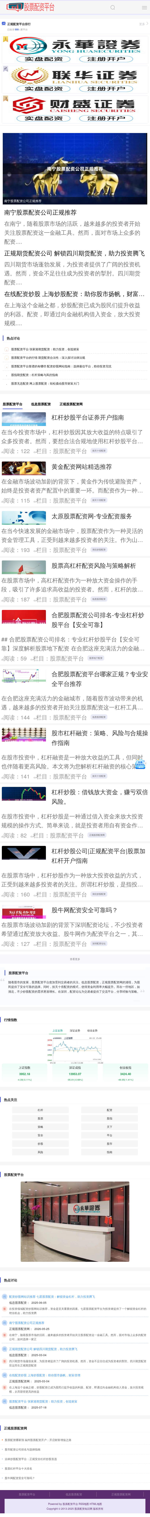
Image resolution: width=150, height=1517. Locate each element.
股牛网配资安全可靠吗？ (85, 909)
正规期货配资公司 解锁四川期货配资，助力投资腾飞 (74, 252)
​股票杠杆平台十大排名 (18, 1468)
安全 (40, 1135)
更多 (142, 24)
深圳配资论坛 (99, 943)
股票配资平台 (27, 1494)
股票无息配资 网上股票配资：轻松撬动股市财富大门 (45, 383)
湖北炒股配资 (99, 549)
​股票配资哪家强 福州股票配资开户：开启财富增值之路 (38, 1440)
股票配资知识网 (83, 1508)
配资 (109, 1110)
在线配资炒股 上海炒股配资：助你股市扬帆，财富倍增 (44, 1375)
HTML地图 (96, 1504)
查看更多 (75, 959)
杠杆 (40, 1110)
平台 (109, 1135)
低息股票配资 (99, 598)
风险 (40, 1152)
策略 (40, 1127)
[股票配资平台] (30, 7)
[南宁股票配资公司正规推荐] (75, 168)
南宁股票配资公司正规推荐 (23, 200)
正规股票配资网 (97, 834)
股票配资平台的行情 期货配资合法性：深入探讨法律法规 (48, 357)
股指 (109, 1118)
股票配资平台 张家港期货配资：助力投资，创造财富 (45, 349)
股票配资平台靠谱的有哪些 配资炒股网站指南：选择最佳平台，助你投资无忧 (61, 366)
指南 (109, 1152)
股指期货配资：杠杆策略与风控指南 (34, 375)
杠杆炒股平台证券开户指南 (88, 417)
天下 (109, 1127)
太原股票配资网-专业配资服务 (92, 515)
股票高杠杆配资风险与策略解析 (94, 565)
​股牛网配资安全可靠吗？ (20, 1478)
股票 (40, 1118)
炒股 (40, 1143)
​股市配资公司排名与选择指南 (22, 1449)
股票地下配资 (95, 657)
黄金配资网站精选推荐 (82, 466)
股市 (109, 1143)
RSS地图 (84, 1504)
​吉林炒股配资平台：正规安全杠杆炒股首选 (31, 1459)
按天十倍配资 (99, 450)
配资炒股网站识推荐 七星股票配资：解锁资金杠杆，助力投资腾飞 (52, 1296)
